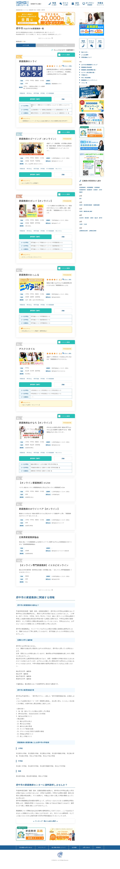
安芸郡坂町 (97, 187)
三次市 (85, 224)
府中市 (100, 217)
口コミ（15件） (68, 66)
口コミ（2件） (68, 353)
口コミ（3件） (68, 279)
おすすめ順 (26, 45)
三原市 (80, 224)
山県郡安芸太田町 (83, 230)
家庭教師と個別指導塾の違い (88, 69)
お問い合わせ (86, 847)
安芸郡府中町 (82, 189)
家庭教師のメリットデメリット (89, 80)
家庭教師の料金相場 (86, 67)
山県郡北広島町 (92, 230)
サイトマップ (41, 847)
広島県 (38, 10)
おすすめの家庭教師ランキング (89, 64)
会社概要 (74, 847)
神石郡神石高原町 (88, 205)
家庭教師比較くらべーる (22, 10)
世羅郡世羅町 (96, 205)
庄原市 (80, 205)
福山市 (96, 217)
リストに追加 (65, 54)
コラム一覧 (84, 82)
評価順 (65, 45)
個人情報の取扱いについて (59, 847)
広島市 (91, 217)
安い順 (45, 45)
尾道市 (80, 192)
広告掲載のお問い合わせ (25, 847)
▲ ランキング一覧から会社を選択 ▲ (45, 821)
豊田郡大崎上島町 (88, 211)
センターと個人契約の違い (88, 72)
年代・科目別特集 (85, 77)
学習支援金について (86, 57)
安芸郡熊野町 (90, 187)
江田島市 (95, 189)
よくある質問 (84, 54)
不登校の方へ (84, 75)
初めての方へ (84, 52)
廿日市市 (81, 217)
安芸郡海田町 (82, 187)
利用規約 (98, 847)
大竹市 (100, 189)
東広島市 (87, 217)
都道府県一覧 (32, 10)
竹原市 (80, 211)
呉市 (80, 198)
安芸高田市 (89, 189)
